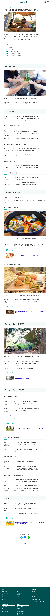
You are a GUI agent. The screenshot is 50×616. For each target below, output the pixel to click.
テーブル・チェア (5, 593)
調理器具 (18, 594)
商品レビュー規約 (20, 613)
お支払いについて (35, 594)
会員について (34, 591)
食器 (3, 596)
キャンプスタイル (18, 7)
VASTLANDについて (20, 606)
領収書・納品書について (36, 599)
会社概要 (18, 608)
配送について (34, 596)
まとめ (8, 57)
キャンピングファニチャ (21, 593)
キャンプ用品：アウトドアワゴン (13, 415)
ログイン (3, 608)
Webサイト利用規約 (20, 611)
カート (3, 609)
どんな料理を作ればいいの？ (13, 51)
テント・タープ (4, 591)
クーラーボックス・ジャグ (6, 594)
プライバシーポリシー (20, 614)
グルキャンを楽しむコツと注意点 (14, 55)
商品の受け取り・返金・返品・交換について (39, 601)
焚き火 (18, 596)
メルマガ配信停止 (5, 611)
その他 (24, 7)
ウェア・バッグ (4, 599)
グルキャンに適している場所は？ (14, 53)
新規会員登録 (4, 606)
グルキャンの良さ (11, 49)
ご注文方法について (35, 593)
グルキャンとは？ (11, 47)
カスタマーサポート (20, 609)
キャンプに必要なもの (8, 7)
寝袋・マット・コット (20, 591)
